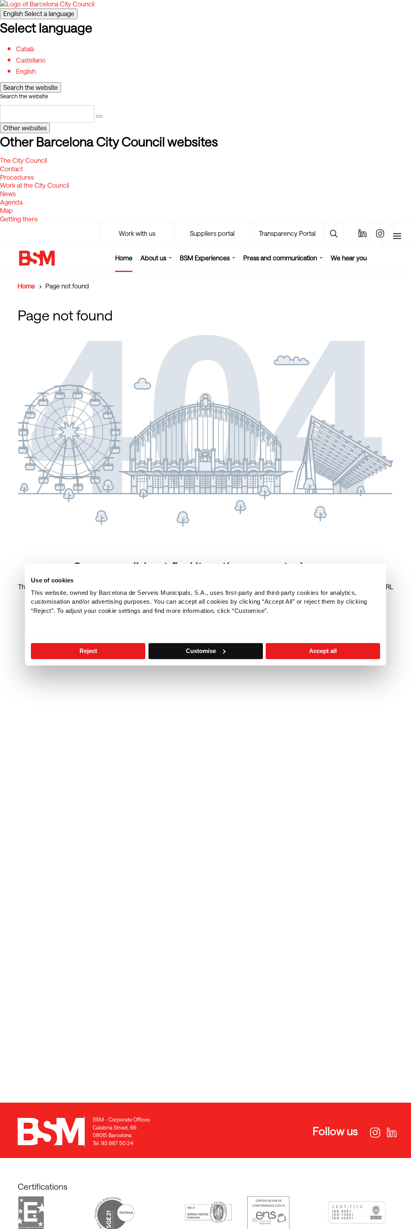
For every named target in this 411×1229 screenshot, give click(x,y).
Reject (88, 650)
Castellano (30, 60)
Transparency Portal (287, 233)
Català (25, 49)
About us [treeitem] (154, 258)
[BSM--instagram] (374, 1133)
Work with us (137, 233)
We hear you (349, 258)
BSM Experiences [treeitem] (205, 258)
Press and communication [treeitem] (281, 258)
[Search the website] (99, 116)
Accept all (323, 650)
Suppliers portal (212, 233)
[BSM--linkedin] (361, 233)
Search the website (24, 96)
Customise (201, 650)
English (38, 13)
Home (123, 258)
